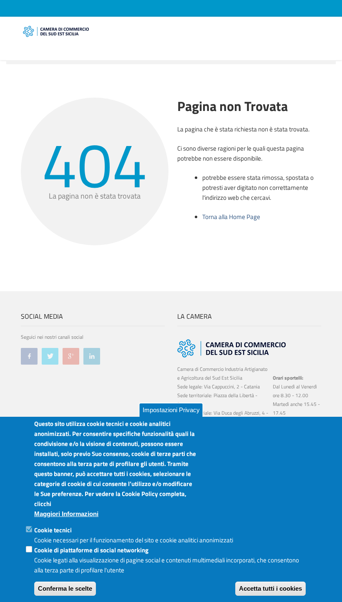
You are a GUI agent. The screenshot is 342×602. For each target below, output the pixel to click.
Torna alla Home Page (231, 217)
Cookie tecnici (53, 530)
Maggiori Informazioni (66, 513)
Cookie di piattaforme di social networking (91, 550)
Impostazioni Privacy (171, 409)
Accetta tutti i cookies (270, 588)
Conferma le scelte (65, 588)
